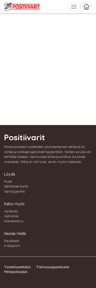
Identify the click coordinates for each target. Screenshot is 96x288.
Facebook (11, 241)
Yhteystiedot (15, 272)
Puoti (8, 182)
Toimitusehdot (17, 267)
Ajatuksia (11, 216)
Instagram (12, 246)
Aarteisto (11, 211)
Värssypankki (14, 191)
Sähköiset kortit (16, 186)
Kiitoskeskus (13, 221)
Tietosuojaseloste (52, 267)
